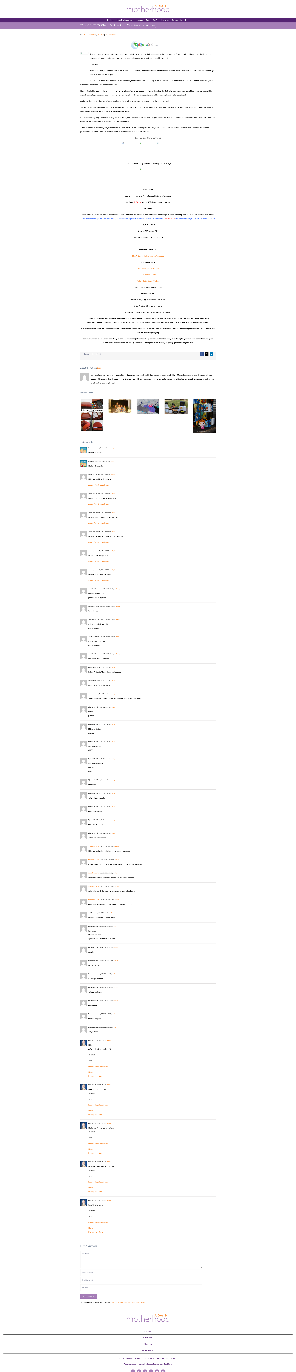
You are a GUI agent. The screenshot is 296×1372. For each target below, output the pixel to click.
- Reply (112, 448)
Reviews (100, 34)
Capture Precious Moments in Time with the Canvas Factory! (120, 406)
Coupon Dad (151, 1364)
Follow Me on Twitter (148, 275)
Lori (84, 34)
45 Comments (111, 34)
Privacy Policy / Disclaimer (167, 1358)
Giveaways (92, 34)
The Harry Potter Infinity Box (204, 416)
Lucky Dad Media (165, 1364)
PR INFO (148, 1338)
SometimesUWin (93, 846)
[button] (185, 20)
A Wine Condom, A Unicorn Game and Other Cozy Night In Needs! (176, 406)
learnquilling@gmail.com (98, 1066)
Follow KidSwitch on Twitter (148, 281)
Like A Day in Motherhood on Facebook (148, 256)
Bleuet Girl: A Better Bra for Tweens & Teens (148, 406)
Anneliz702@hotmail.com (98, 485)
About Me (148, 1344)
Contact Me (148, 1350)
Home (148, 1331)
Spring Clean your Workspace (92, 415)
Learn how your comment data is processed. (128, 1302)
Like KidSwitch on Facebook (148, 268)
